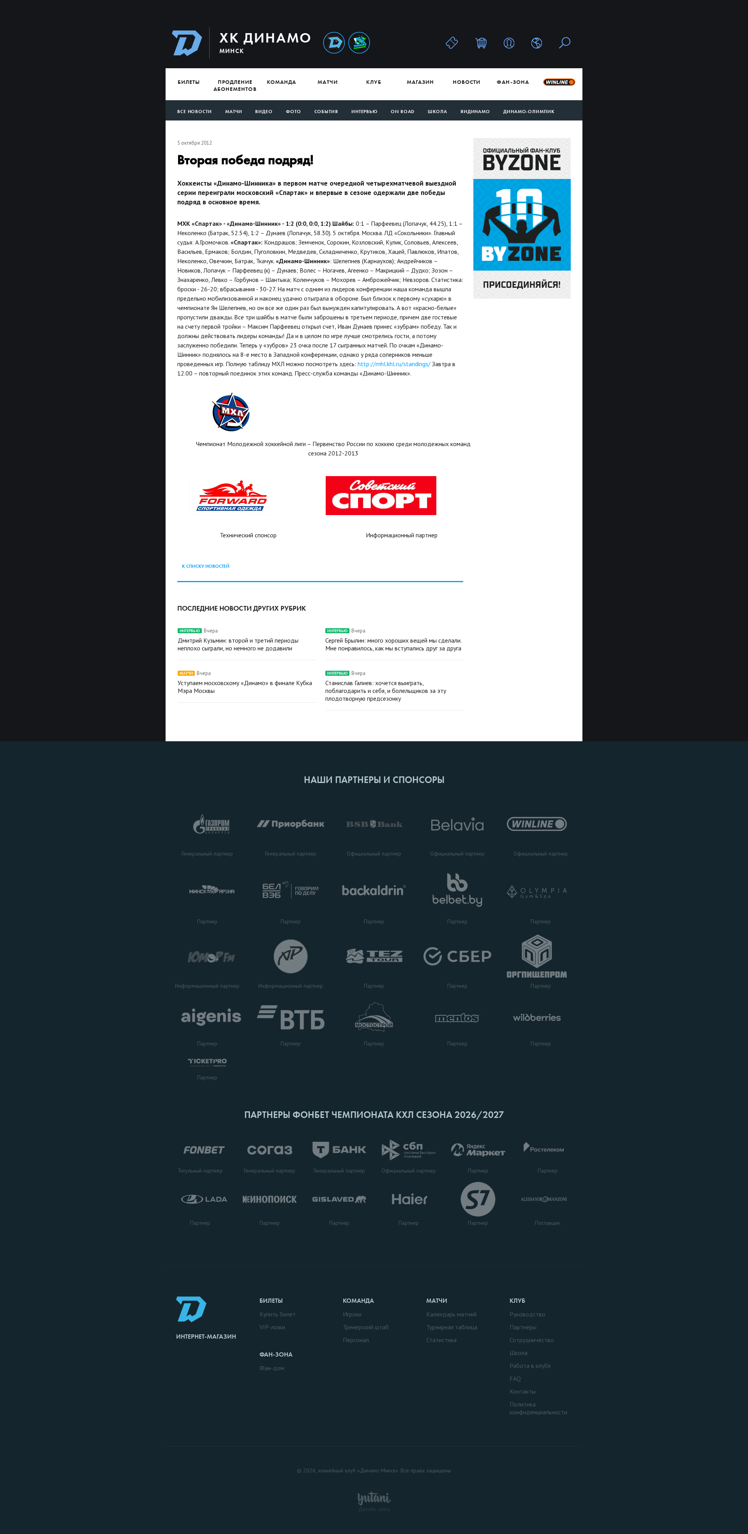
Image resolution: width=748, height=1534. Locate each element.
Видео (264, 111)
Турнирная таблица (451, 1327)
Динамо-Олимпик (529, 111)
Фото (293, 111)
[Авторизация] (509, 43)
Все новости (194, 111)
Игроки (352, 1314)
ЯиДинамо (475, 111)
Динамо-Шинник (334, 43)
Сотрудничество (532, 1340)
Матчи (327, 81)
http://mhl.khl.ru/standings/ (394, 364)
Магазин (420, 81)
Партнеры (523, 1327)
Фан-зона (513, 81)
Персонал (356, 1340)
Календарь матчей (451, 1314)
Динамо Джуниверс (359, 43)
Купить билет (277, 1314)
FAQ (515, 1378)
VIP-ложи (272, 1327)
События (326, 111)
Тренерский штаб (366, 1327)
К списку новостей (205, 566)
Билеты (189, 81)
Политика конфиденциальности (538, 1408)
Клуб (373, 81)
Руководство (527, 1314)
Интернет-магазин (206, 1336)
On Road (403, 111)
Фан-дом (271, 1368)
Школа (437, 111)
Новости (466, 81)
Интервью (364, 111)
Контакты (523, 1391)
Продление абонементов (235, 85)
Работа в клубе (530, 1365)
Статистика (441, 1340)
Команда (281, 81)
